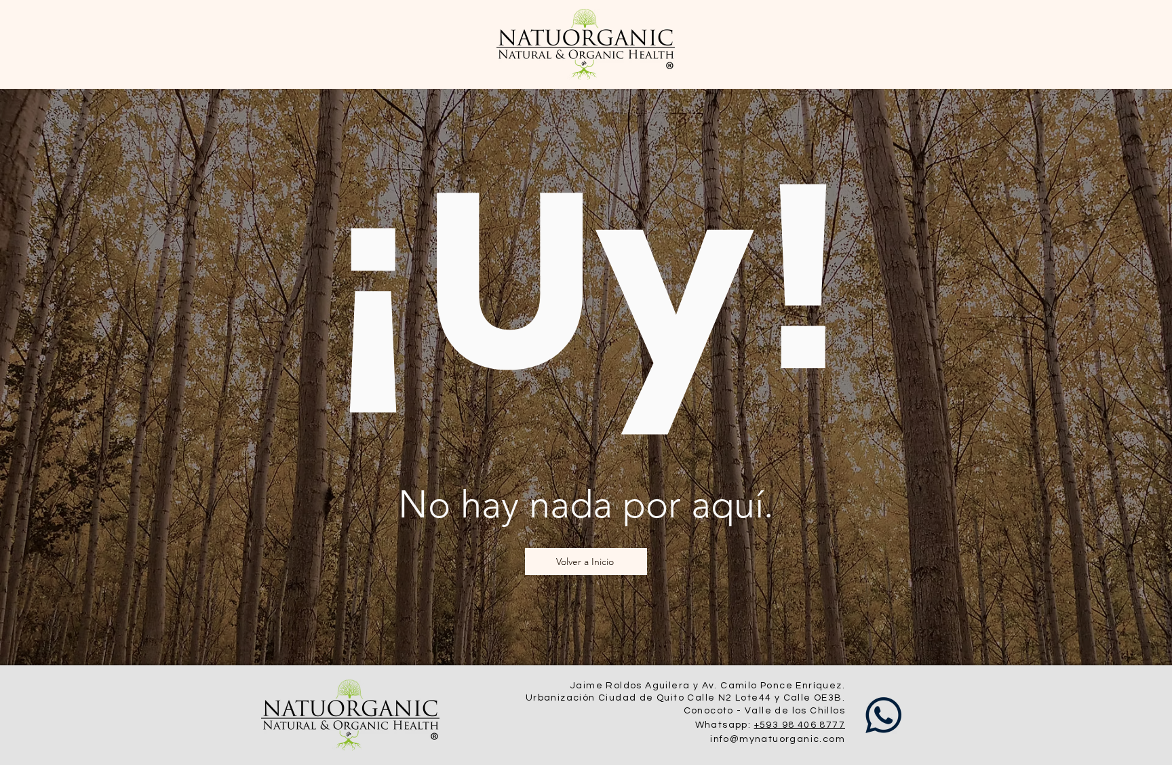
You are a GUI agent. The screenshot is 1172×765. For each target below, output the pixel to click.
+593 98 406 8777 (799, 725)
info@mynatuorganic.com (777, 739)
